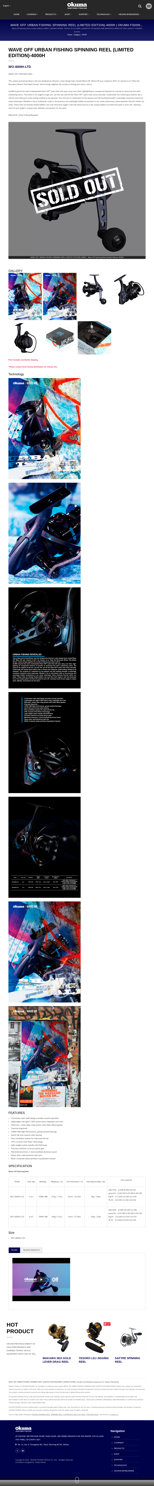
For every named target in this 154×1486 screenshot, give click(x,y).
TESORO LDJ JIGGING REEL (94, 1360)
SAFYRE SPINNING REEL (127, 1360)
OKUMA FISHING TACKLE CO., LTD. (43, 1460)
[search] (139, 6)
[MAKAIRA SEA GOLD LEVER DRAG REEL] (59, 1337)
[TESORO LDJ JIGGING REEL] (95, 1337)
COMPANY (32, 14)
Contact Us (114, 1415)
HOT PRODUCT (20, 1328)
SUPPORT (83, 14)
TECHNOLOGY (103, 14)
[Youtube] (23, 1451)
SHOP (67, 14)
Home (69, 35)
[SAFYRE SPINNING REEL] (131, 1337)
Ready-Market (40, 1462)
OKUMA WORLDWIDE (129, 14)
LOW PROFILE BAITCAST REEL (74, 1415)
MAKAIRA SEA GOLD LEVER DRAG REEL (57, 1360)
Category (77, 35)
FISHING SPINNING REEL (41, 1415)
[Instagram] (17, 1451)
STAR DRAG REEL (92, 1415)
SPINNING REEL (56, 1415)
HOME (16, 14)
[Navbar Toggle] (149, 6)
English (6, 6)
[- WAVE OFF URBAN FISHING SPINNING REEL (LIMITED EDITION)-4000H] (25, 296)
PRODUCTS (50, 14)
